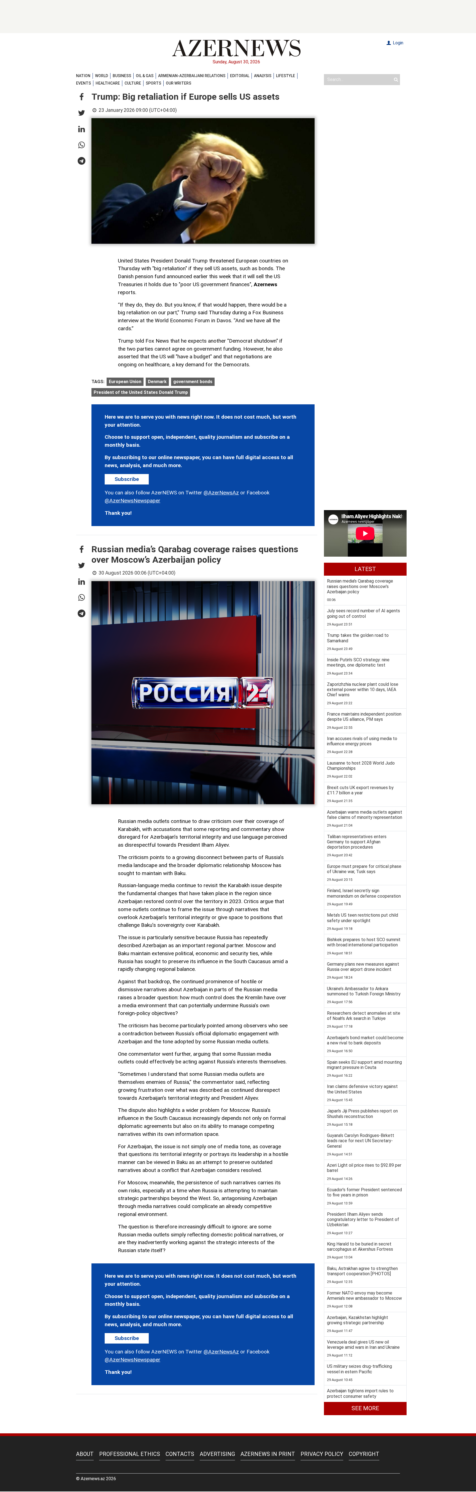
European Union (125, 381)
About (85, 1454)
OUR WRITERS (178, 83)
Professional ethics (129, 1454)
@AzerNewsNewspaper (132, 500)
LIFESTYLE (285, 76)
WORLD (101, 76)
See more (365, 1408)
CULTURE (133, 83)
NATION (83, 76)
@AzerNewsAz (221, 492)
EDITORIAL (239, 76)
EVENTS (83, 83)
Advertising (217, 1454)
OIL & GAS (144, 76)
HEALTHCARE (108, 83)
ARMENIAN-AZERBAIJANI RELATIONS (191, 76)
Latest (365, 569)
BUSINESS (122, 76)
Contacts (180, 1454)
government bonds (192, 381)
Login (397, 42)
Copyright (364, 1454)
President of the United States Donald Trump (141, 392)
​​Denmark (157, 381)
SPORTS (153, 83)
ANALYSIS (262, 76)
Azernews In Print (267, 1454)
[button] (81, 97)
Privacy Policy (322, 1454)
